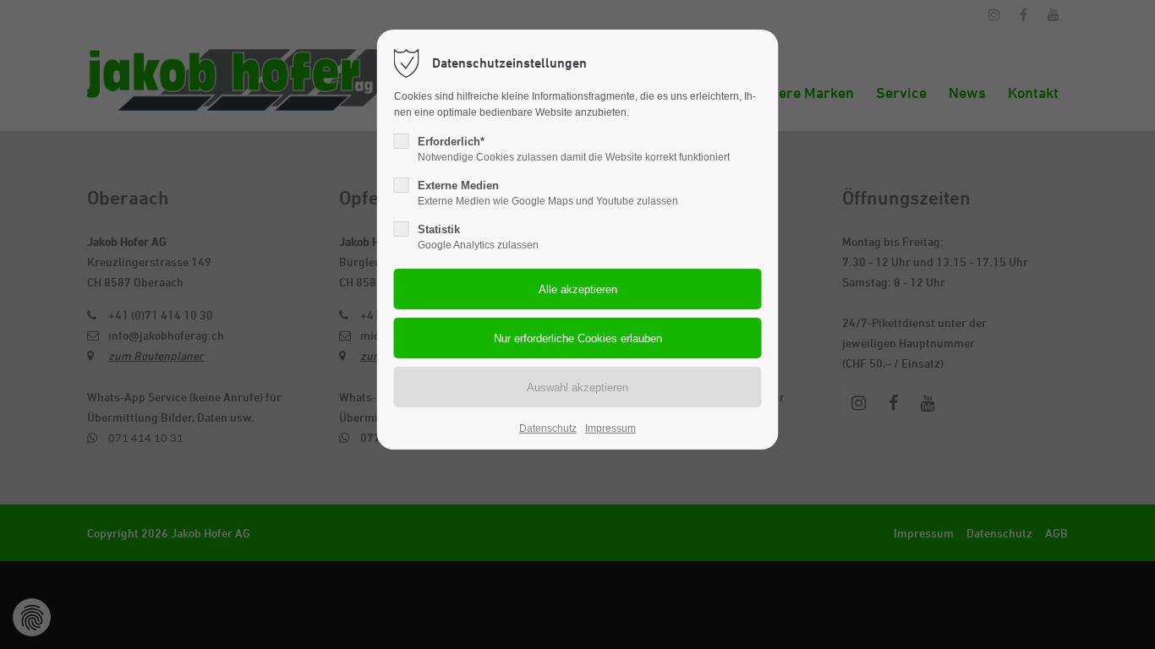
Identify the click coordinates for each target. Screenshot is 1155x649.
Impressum (610, 428)
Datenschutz (548, 428)
